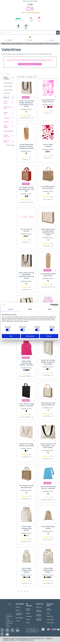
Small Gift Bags (8, 86)
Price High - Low (31, 76)
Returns (18, 610)
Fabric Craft (7, 93)
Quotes (28, 619)
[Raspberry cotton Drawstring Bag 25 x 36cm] (26, 347)
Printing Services (38, 615)
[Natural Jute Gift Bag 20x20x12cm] (26, 473)
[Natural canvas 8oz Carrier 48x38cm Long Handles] (26, 431)
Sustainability (19, 617)
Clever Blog (50, 622)
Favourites (29, 616)
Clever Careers (49, 609)
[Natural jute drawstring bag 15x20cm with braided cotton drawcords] (48, 514)
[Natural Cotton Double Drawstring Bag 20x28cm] (26, 556)
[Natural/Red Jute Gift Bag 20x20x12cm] (26, 174)
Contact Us (50, 616)
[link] (2, 630)
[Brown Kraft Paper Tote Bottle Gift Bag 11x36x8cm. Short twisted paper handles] (26, 132)
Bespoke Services (38, 619)
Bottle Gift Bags (8, 83)
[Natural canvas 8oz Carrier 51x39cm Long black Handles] (48, 431)
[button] (26, 115)
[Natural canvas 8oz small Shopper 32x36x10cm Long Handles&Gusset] (48, 347)
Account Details (28, 609)
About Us (38, 607)
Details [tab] (30, 309)
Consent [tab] (10, 309)
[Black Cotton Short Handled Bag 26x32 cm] (26, 390)
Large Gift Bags (8, 90)
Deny (11, 336)
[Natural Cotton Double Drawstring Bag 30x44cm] (26, 514)
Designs (28, 613)
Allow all (49, 336)
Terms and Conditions (19, 614)
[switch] (22, 330)
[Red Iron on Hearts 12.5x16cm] (48, 132)
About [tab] (49, 309)
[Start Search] (58, 33)
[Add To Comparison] (34, 97)
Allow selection (30, 336)
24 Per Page (21, 76)
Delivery (18, 607)
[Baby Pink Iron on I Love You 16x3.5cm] (26, 216)
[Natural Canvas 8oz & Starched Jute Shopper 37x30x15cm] (48, 216)
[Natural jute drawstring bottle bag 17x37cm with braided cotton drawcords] (48, 260)
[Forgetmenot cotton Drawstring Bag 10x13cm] (48, 473)
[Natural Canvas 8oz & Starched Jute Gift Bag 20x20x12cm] (48, 390)
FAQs (48, 613)
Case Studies (50, 619)
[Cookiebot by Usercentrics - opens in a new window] (51, 305)
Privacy (18, 621)
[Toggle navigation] (30, 36)
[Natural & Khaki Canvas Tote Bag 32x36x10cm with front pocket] (26, 87)
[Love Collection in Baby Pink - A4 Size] (48, 87)
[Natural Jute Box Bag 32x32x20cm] (48, 174)
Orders (28, 622)
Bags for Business (38, 610)
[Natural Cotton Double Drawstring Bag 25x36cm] (48, 556)
